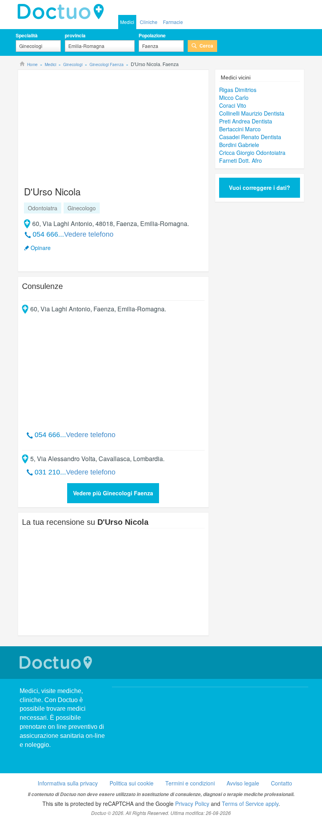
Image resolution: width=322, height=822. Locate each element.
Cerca (206, 45)
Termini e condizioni (190, 783)
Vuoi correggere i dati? (259, 187)
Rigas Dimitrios (237, 90)
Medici (127, 21)
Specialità (27, 35)
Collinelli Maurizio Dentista (251, 113)
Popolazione (152, 35)
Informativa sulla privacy (68, 783)
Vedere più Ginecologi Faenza (113, 493)
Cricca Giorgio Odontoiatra (252, 152)
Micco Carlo (234, 97)
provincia (75, 35)
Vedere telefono (88, 234)
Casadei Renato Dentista (250, 137)
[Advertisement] (82, 124)
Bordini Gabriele (239, 145)
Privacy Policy (192, 803)
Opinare (41, 248)
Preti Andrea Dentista (245, 121)
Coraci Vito (232, 105)
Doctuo (57, 662)
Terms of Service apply (250, 803)
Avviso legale (243, 783)
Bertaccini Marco (240, 129)
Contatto (281, 783)
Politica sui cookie (132, 783)
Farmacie (173, 21)
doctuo (63, 12)
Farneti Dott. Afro (240, 160)
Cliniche (148, 21)
